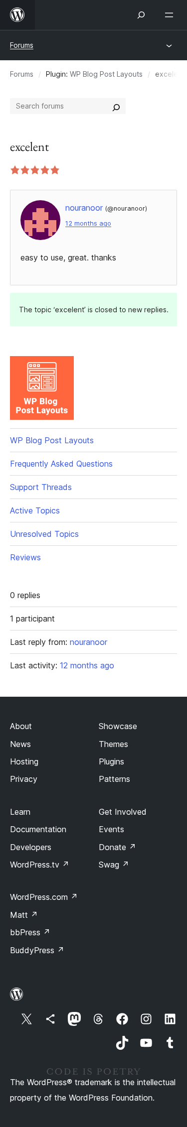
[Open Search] (141, 15)
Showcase (118, 726)
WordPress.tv (39, 865)
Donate (117, 847)
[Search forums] (116, 106)
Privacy (23, 779)
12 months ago (88, 223)
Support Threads (41, 487)
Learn (20, 812)
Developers (30, 847)
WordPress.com (44, 897)
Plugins (111, 761)
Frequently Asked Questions (61, 464)
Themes (113, 744)
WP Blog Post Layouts (106, 74)
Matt (24, 915)
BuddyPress (37, 950)
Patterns (114, 779)
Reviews (25, 557)
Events (111, 829)
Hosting (24, 761)
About (21, 726)
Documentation (38, 829)
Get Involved (123, 812)
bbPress (30, 932)
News (20, 744)
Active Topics (35, 510)
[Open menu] (171, 15)
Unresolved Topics (44, 534)
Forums (21, 45)
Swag (114, 865)
